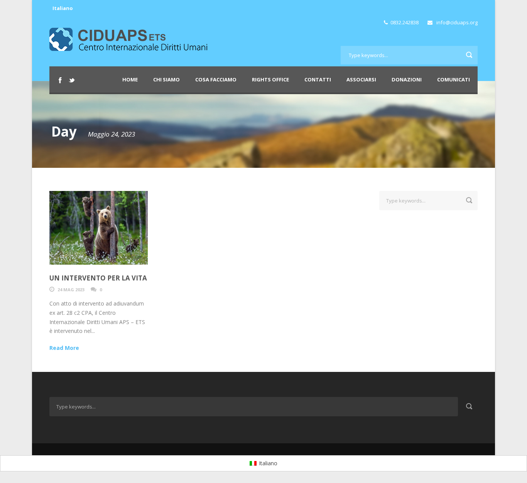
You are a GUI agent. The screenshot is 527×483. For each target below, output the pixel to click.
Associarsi (361, 79)
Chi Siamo (166, 79)
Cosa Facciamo (215, 79)
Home (130, 79)
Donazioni (407, 79)
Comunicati (453, 79)
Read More (64, 347)
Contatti (317, 79)
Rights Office (270, 79)
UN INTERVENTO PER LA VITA (98, 278)
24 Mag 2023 (70, 289)
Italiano (62, 8)
